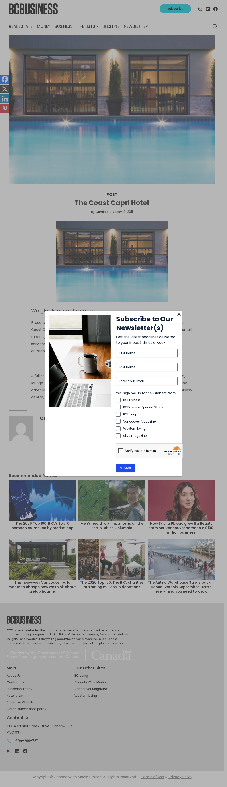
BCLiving (129, 414)
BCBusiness (132, 400)
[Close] (179, 315)
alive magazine (135, 435)
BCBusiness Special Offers (143, 407)
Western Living (134, 428)
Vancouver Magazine (139, 421)
